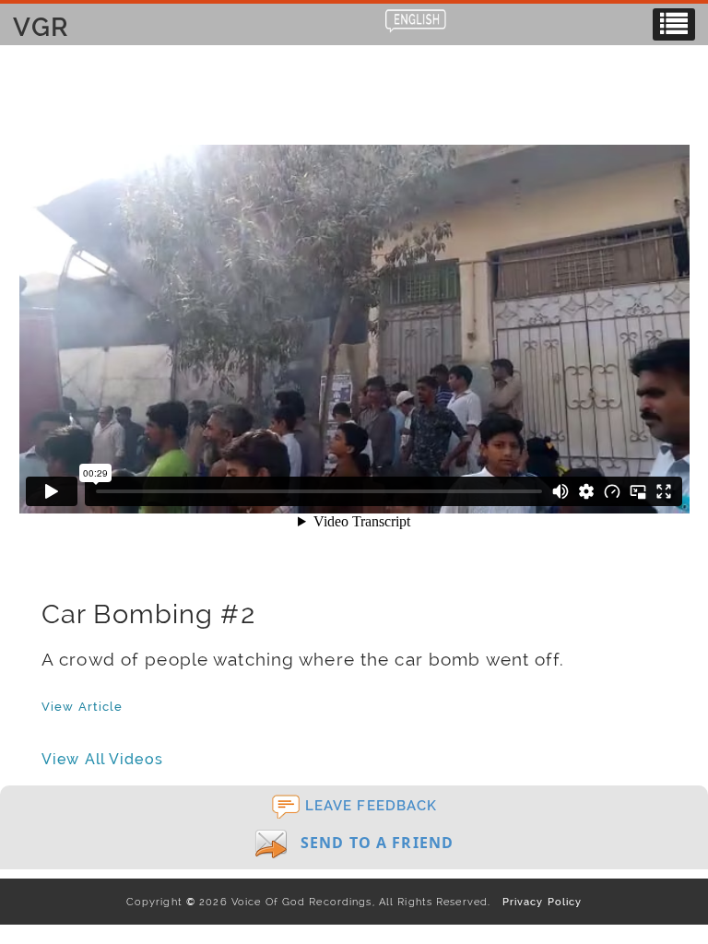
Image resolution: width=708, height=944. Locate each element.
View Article (82, 706)
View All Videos (102, 759)
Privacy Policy (538, 901)
